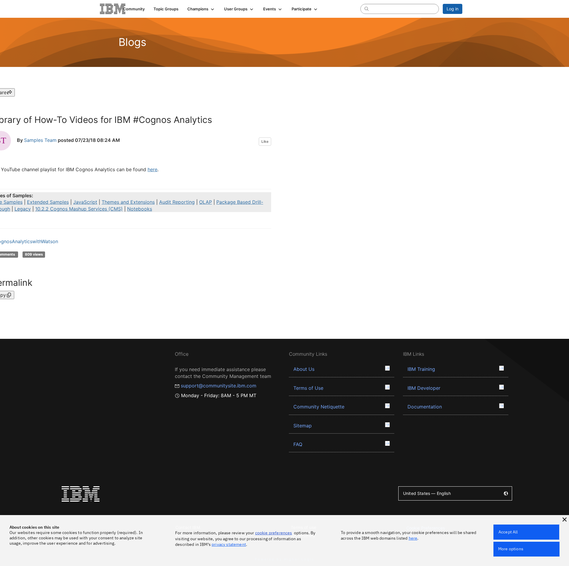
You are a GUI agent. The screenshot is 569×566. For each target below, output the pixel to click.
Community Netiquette (318, 407)
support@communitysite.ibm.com (218, 386)
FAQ (297, 444)
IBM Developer (423, 388)
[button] (201, 8)
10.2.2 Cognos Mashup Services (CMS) (79, 209)
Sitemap (302, 426)
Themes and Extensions (128, 202)
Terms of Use (308, 388)
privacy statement (229, 544)
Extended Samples (48, 202)
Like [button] (264, 141)
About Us (303, 369)
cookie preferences (273, 532)
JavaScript (85, 202)
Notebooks (139, 209)
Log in (452, 8)
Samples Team (40, 140)
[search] (366, 8)
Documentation (424, 407)
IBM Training (421, 369)
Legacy (23, 209)
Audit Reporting (177, 202)
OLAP (205, 202)
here (152, 169)
